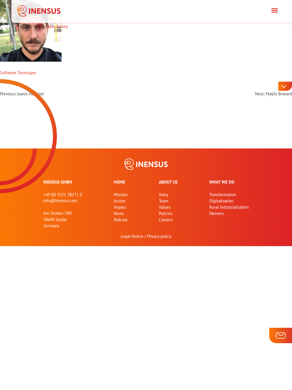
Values (165, 207)
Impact (120, 207)
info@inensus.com (60, 200)
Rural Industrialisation (229, 207)
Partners (216, 213)
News (119, 213)
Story (163, 194)
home (119, 182)
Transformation (222, 194)
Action (119, 201)
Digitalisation (221, 201)
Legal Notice (132, 236)
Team (163, 201)
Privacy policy (159, 236)
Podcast (120, 219)
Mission (120, 194)
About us (168, 182)
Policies (166, 213)
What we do (221, 182)
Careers (166, 219)
